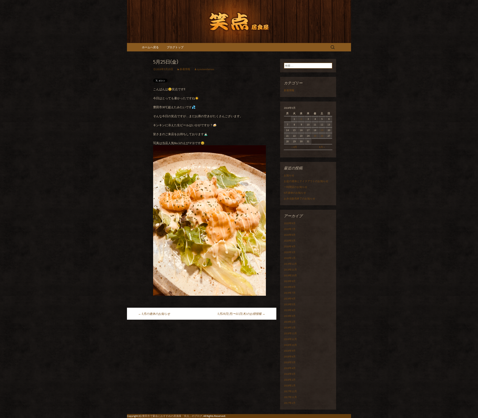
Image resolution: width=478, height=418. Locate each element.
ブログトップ (175, 47)
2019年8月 (290, 287)
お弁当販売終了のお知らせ (299, 198)
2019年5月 (290, 304)
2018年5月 (290, 362)
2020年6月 (290, 234)
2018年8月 (290, 356)
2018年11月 (290, 339)
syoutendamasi (205, 69)
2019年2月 (290, 321)
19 (322, 130)
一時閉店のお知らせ (295, 187)
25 (315, 135)
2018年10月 (290, 345)
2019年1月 (290, 327)
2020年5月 (290, 240)
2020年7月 (290, 229)
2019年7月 (290, 292)
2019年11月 (290, 269)
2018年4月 (290, 368)
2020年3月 (290, 252)
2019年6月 (290, 298)
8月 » (322, 147)
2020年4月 (290, 246)
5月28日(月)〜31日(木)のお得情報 (241, 314)
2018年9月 (290, 350)
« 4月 (294, 147)
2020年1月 (290, 258)
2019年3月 (290, 316)
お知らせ (289, 175)
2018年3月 (290, 374)
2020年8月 (290, 223)
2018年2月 (290, 379)
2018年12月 (290, 333)
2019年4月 (290, 310)
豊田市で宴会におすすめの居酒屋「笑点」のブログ (172, 416)
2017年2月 (290, 403)
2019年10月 (290, 275)
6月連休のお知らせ (295, 192)
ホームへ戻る (150, 47)
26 (322, 135)
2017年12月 (290, 391)
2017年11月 (290, 397)
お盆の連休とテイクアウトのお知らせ (306, 181)
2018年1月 (290, 385)
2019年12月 (290, 263)
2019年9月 (290, 281)
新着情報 (185, 69)
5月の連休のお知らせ (154, 314)
